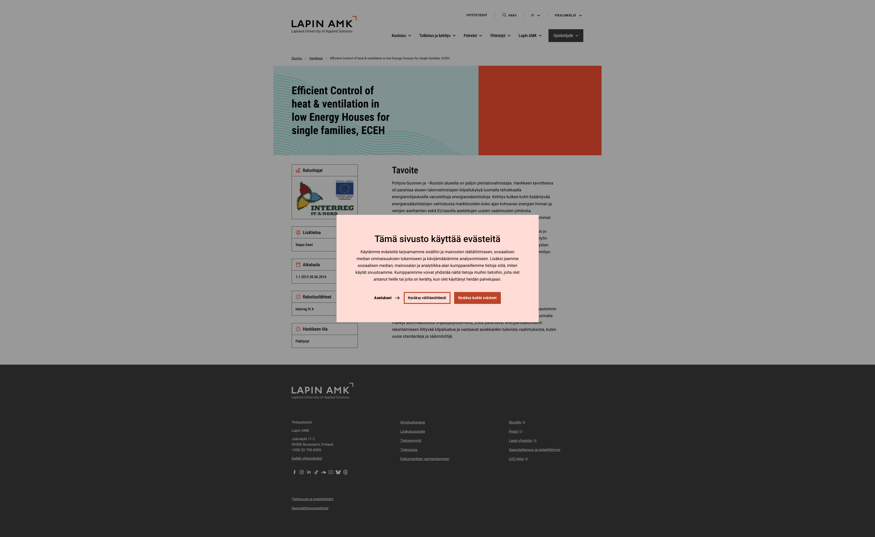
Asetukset (382, 298)
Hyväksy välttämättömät (427, 298)
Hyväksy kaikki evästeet (477, 298)
